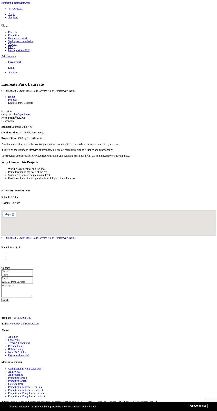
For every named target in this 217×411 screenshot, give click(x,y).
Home (11, 96)
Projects (12, 32)
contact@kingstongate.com (15, 2)
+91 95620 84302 (21, 317)
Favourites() (15, 8)
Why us (12, 44)
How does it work (17, 38)
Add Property (8, 56)
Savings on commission (20, 41)
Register (13, 17)
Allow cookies (198, 406)
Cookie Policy (88, 406)
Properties (13, 35)
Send (5, 300)
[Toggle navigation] (2, 24)
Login (11, 14)
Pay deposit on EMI (18, 50)
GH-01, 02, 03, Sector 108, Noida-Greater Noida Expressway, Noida (38, 237)
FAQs (11, 47)
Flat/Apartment (22, 114)
